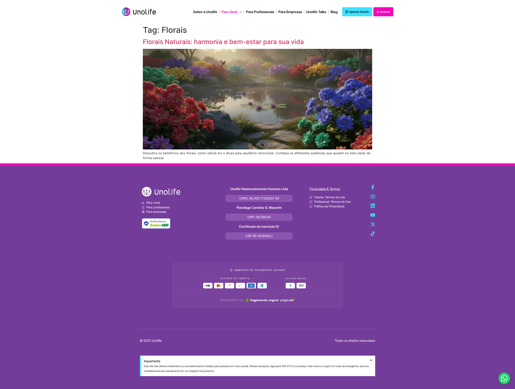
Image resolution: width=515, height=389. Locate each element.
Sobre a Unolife (205, 12)
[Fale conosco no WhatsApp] (504, 378)
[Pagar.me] (270, 300)
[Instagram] (372, 196)
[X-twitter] (372, 224)
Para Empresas (290, 12)
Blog (334, 12)
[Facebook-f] (372, 187)
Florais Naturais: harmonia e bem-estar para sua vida (223, 42)
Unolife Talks (316, 12)
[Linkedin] (372, 205)
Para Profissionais (260, 12)
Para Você (229, 12)
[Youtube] (372, 215)
